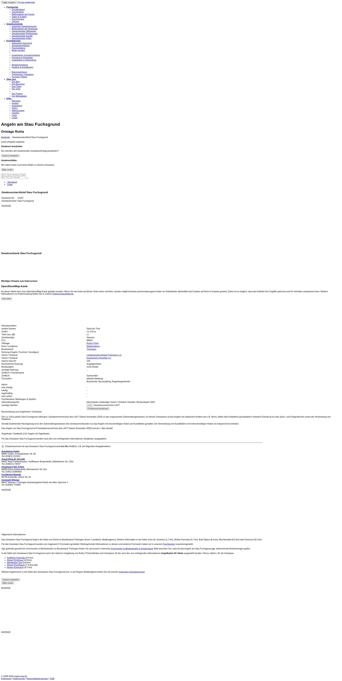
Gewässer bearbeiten (10, 156)
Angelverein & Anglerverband (26, 55)
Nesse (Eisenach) (15, 567)
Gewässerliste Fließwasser (25, 33)
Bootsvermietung (20, 65)
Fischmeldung (18, 48)
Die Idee (16, 82)
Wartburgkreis (93, 346)
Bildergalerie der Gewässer (25, 29)
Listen (15, 118)
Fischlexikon (18, 12)
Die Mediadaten (19, 96)
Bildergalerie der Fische (23, 14)
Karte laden (6, 299)
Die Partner (17, 94)
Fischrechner (18, 19)
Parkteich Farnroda (16, 558)
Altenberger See (14, 562)
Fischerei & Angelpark (22, 58)
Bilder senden (18, 50)
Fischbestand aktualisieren (98, 409)
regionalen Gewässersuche (132, 572)
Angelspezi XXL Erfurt (12, 467)
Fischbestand (18, 9)
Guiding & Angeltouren (22, 67)
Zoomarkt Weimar (10, 480)
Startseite (5, 137)
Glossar (15, 21)
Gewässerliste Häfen (22, 38)
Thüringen (91, 349)
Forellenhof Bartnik (11, 475)
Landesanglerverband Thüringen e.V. (104, 355)
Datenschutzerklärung (63, 294)
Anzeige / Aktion (19, 77)
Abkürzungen (18, 110)
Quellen (15, 113)
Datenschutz (19, 679)
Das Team (16, 86)
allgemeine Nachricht (22, 43)
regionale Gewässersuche (24, 26)
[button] (12, 7)
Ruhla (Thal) (92, 343)
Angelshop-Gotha (10, 451)
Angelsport (17, 106)
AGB (52, 679)
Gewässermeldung (21, 45)
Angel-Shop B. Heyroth (13, 459)
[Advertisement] (33, 228)
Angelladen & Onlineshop (24, 60)
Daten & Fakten (19, 17)
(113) (89, 405)
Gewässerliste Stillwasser (24, 31)
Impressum (6, 679)
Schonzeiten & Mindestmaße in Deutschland (132, 549)
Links (14, 115)
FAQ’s (15, 108)
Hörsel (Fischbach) (16, 565)
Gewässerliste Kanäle (22, 36)
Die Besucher (18, 84)
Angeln (15, 103)
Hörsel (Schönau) (15, 560)
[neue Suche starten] (27, 178)
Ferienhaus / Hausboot (22, 74)
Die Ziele (16, 89)
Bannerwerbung (19, 72)
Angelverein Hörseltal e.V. (99, 358)
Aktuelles (16, 101)
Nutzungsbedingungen (37, 679)
